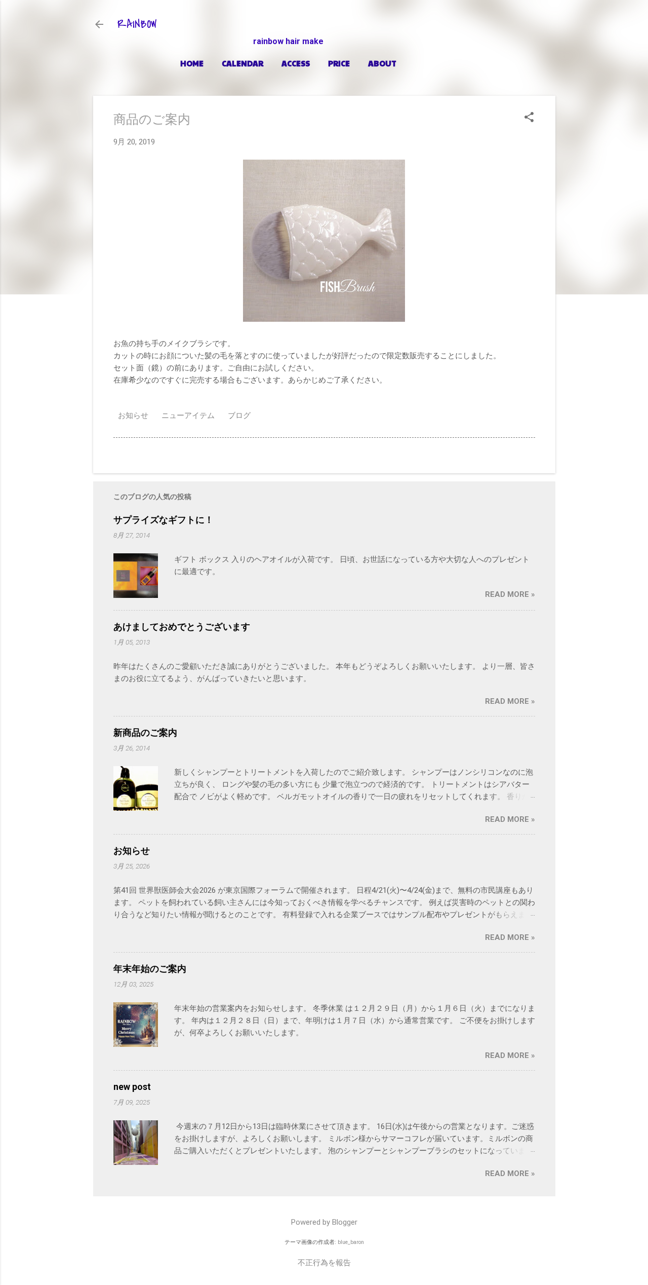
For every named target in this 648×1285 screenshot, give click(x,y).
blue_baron (351, 1242)
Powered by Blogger (324, 1222)
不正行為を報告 (324, 1262)
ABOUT (382, 63)
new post (132, 1086)
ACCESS (295, 63)
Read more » (510, 594)
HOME (192, 63)
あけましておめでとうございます (181, 626)
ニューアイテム (188, 415)
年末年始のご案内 (149, 968)
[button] (529, 118)
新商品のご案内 (145, 732)
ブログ (239, 415)
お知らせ (133, 415)
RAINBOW (137, 24)
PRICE (339, 63)
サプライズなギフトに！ (163, 519)
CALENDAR (242, 63)
